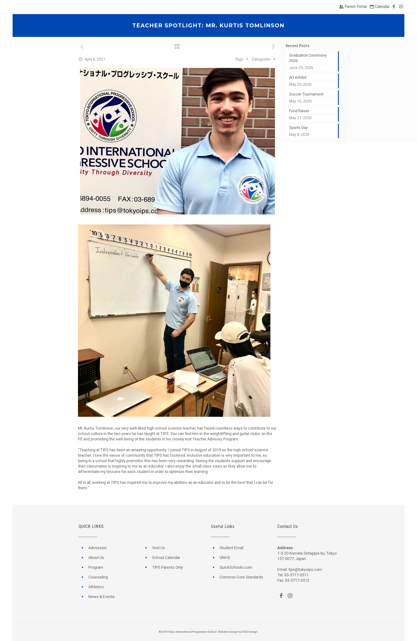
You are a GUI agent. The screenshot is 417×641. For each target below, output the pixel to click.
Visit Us (158, 547)
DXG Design (249, 631)
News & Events (101, 596)
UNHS (225, 557)
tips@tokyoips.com (305, 569)
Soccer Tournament (306, 94)
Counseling (98, 577)
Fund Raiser (299, 111)
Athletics (96, 587)
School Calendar (166, 557)
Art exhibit (297, 77)
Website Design (228, 631)
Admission (97, 547)
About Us (96, 557)
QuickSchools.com (236, 567)
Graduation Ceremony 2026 (308, 58)
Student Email (231, 547)
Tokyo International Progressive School (192, 631)
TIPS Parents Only (167, 567)
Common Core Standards (241, 577)
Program (95, 567)
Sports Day (298, 127)
